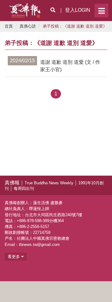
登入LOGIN (77, 10)
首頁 (9, 26)
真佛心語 (28, 26)
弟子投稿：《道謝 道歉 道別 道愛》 (75, 26)
